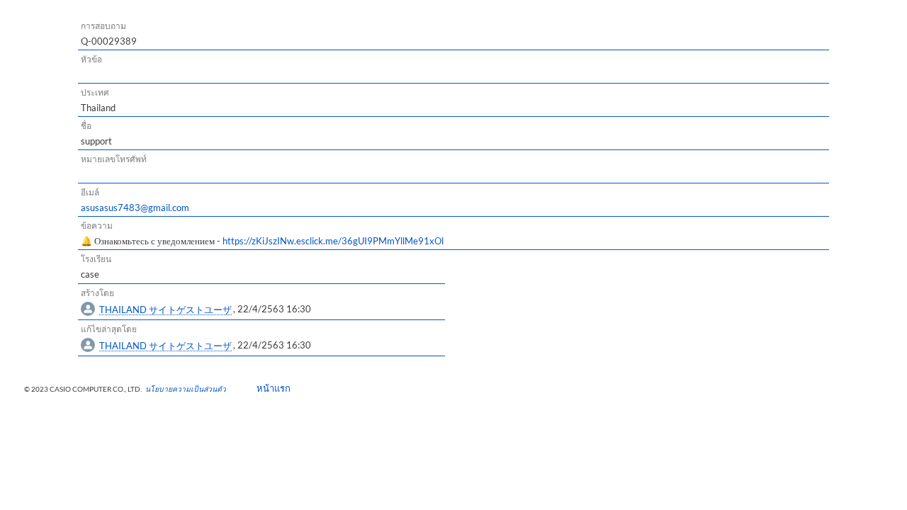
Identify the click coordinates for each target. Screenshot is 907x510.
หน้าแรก (269, 388)
